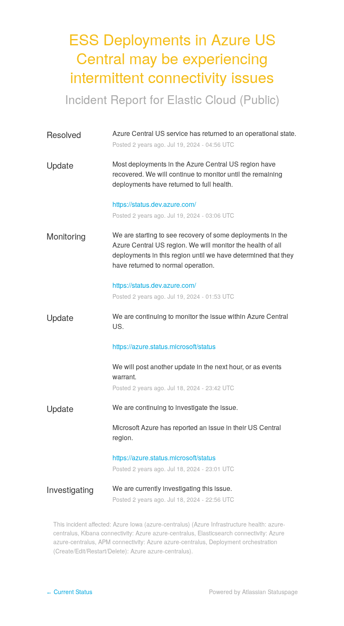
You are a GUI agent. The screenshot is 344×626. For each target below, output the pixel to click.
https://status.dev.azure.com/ (154, 204)
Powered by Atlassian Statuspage (253, 591)
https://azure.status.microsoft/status (164, 346)
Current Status (69, 591)
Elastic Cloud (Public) (223, 99)
